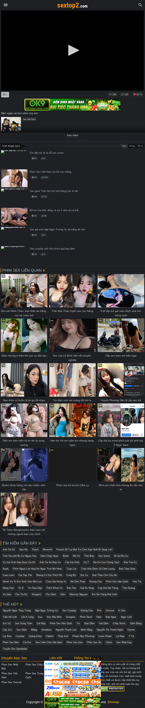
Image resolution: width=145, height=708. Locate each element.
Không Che (87, 610)
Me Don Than (77, 581)
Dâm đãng (136, 623)
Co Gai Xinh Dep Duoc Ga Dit (19, 562)
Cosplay (20, 636)
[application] (72, 51)
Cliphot (49, 636)
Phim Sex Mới (11, 642)
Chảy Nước (119, 623)
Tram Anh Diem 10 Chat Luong (98, 568)
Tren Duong (128, 588)
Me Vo (76, 555)
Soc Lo (84, 575)
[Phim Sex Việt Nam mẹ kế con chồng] (14, 178)
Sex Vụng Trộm (23, 623)
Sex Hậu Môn (54, 617)
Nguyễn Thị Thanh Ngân (110, 629)
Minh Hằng (86, 629)
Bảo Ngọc (111, 617)
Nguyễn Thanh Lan (66, 629)
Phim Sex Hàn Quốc (117, 581)
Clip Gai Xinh (72, 562)
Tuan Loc (71, 568)
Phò (99, 610)
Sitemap (113, 702)
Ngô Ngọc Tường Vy (46, 610)
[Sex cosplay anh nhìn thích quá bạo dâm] (14, 255)
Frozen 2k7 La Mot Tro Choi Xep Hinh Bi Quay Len (84, 549)
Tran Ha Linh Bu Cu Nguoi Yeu (19, 555)
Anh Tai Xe (9, 549)
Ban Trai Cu (130, 562)
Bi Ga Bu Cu (121, 555)
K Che (121, 610)
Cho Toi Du (21, 594)
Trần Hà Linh (10, 617)
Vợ (78, 623)
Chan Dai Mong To (56, 581)
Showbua (46, 629)
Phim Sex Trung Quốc (34, 675)
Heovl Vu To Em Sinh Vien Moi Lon (22, 581)
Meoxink (47, 549)
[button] (72, 50)
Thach (35, 549)
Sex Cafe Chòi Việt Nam (48, 642)
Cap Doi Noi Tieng (108, 588)
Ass (40, 617)
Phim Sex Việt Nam (9, 675)
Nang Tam (8, 588)
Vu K (21, 588)
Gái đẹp (41, 623)
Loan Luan (8, 575)
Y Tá (131, 636)
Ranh (5, 568)
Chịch (109, 642)
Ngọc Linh (126, 617)
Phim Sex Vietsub (11, 682)
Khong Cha (95, 581)
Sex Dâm (21, 629)
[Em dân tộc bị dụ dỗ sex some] (14, 159)
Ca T (86, 562)
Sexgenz (36, 594)
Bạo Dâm (89, 623)
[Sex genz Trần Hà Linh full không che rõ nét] (14, 197)
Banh (66, 555)
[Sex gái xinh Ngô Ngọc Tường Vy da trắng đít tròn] (14, 236)
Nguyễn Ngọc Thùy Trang (17, 610)
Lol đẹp (120, 636)
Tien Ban (89, 555)
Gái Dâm (104, 623)
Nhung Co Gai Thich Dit (49, 575)
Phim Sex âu (94, 642)
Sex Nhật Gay (124, 642)
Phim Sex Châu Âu (35, 664)
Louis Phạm (105, 636)
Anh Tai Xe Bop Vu (50, 562)
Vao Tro (137, 581)
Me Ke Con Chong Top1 (106, 562)
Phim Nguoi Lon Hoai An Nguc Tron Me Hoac (37, 568)
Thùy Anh (63, 636)
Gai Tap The (25, 575)
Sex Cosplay (69, 610)
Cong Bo (71, 575)
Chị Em (27, 642)
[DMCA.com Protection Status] (111, 688)
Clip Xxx (7, 629)
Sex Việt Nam (29, 119)
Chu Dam (51, 594)
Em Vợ (7, 623)
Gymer (131, 629)
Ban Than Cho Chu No (104, 575)
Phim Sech (86, 617)
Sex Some (104, 555)
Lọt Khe (7, 636)
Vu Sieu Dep (35, 588)
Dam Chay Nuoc (50, 555)
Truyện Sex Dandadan (15, 648)
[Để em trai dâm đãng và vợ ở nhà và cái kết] (14, 217)
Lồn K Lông (27, 617)
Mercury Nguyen (79, 594)
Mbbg (34, 629)
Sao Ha (23, 549)
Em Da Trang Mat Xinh (104, 594)
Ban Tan (71, 588)
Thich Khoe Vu (54, 588)
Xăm (62, 594)
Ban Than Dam (127, 568)
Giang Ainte (35, 636)
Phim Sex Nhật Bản (10, 666)
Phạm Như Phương (83, 636)
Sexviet (110, 610)
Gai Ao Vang (87, 588)
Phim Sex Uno (75, 642)
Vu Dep (7, 594)
